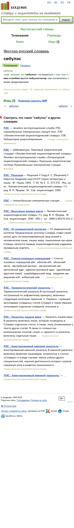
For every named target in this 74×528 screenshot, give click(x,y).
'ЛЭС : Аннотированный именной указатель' (32, 375)
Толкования (19, 35)
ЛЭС (6, 127)
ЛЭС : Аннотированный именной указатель (31, 346)
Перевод (25, 65)
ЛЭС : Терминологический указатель (27, 287)
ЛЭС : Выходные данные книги (23, 211)
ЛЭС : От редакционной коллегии (25, 229)
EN (49, 2)
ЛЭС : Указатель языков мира (22, 316)
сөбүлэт (63, 105)
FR (68, 2)
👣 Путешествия (8, 406)
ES (62, 2)
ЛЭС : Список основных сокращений (27, 258)
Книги (20, 41)
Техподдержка (23, 400)
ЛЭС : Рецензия (13, 175)
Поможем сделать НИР (32, 100)
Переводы (54, 35)
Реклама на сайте (39, 400)
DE (55, 2)
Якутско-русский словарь (37, 29)
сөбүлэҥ (14, 105)
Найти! (66, 19)
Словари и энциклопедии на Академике (31, 13)
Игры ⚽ (54, 41)
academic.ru (14, 6)
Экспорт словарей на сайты (13, 411)
